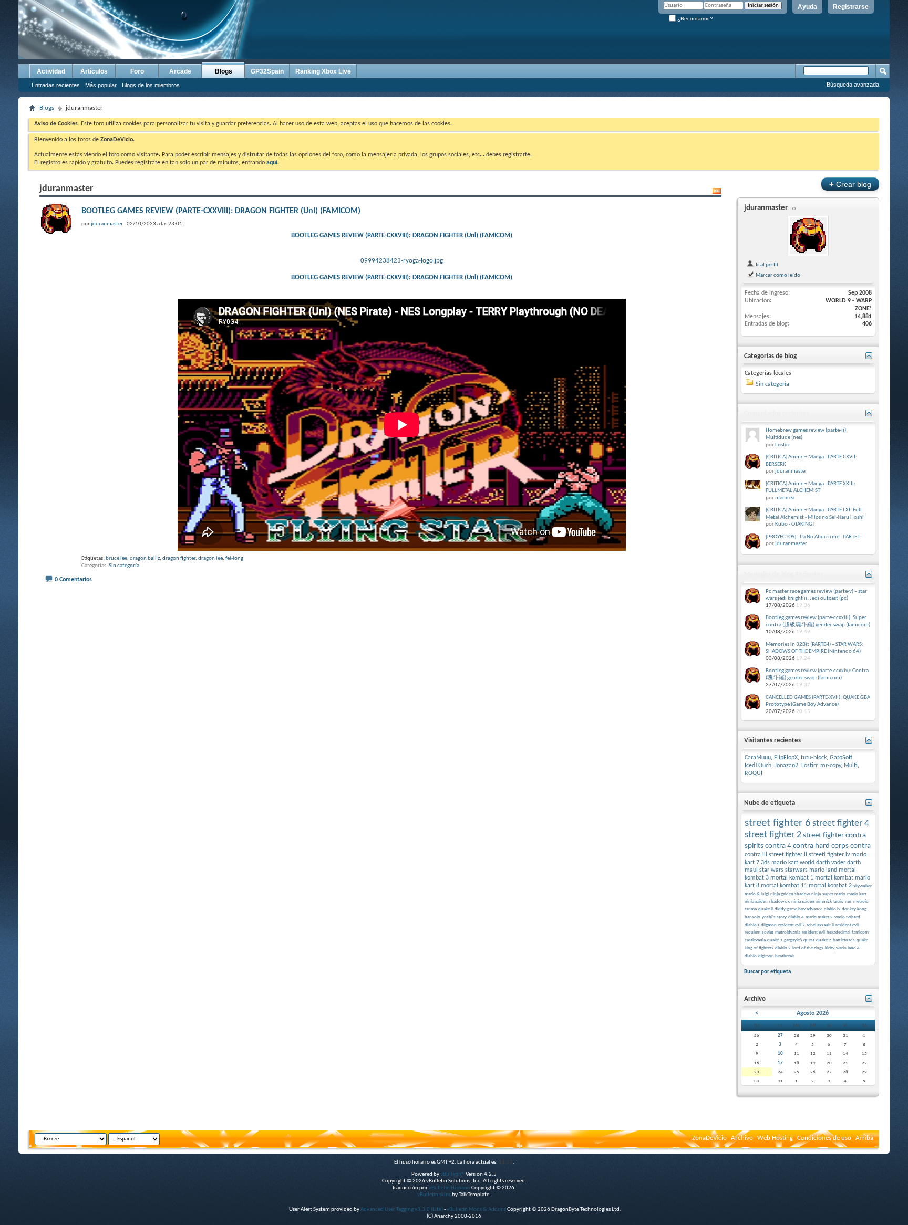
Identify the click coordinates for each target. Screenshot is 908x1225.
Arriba (864, 1138)
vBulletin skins (434, 1195)
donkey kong (854, 909)
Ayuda (807, 7)
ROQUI (753, 773)
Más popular (101, 85)
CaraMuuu (758, 758)
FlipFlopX (786, 758)
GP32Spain (267, 71)
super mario (833, 894)
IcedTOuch (758, 765)
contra (860, 846)
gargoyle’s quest (799, 940)
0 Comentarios (73, 580)
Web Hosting (775, 1138)
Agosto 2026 (813, 1013)
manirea (784, 498)
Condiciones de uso (824, 1138)
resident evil (813, 932)
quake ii (765, 909)
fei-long (234, 558)
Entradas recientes (56, 85)
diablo (751, 956)
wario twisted (847, 917)
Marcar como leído (777, 275)
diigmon (769, 925)
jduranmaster (766, 208)
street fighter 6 (778, 823)
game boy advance (804, 909)
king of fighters (759, 948)
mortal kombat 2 (830, 886)
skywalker (862, 886)
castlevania (755, 940)
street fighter (823, 836)
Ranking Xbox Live (323, 71)
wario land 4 (848, 948)
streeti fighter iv (829, 855)
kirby (829, 948)
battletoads (844, 940)
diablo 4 (796, 917)
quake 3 (774, 940)
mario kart (856, 894)
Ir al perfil (766, 264)
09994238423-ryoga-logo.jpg (401, 260)
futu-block (814, 758)
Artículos (94, 71)
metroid (861, 901)
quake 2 (823, 940)
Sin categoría (124, 566)
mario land (823, 870)
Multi (851, 765)
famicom (860, 932)
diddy (780, 909)
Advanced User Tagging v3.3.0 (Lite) (401, 1209)
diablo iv (832, 909)
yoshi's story (774, 917)
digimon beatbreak (776, 956)
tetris (838, 901)
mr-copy (830, 765)
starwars (796, 870)
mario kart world (792, 863)
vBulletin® (452, 1174)
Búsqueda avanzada (853, 84)
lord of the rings (807, 948)
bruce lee (116, 558)
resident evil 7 (791, 925)
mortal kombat (834, 878)
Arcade (180, 71)
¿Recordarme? (694, 19)
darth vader (830, 863)
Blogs (223, 71)
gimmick (824, 901)
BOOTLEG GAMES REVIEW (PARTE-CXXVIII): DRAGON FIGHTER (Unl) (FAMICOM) (220, 211)
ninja (816, 894)
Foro (137, 71)
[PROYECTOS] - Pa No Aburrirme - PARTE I (813, 537)
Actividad (51, 71)
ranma (751, 909)
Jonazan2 (786, 765)
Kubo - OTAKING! (794, 524)
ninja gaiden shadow (790, 894)
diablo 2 (783, 948)
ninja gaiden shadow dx (767, 901)
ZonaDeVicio (709, 1138)
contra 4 (778, 846)
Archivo (742, 1138)
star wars (771, 870)
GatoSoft (841, 758)
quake (862, 940)
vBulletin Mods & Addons (476, 1209)
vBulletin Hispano (449, 1188)
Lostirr (782, 445)
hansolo (752, 917)
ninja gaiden (802, 901)
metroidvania (787, 932)
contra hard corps (821, 846)
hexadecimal (838, 932)
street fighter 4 (840, 824)
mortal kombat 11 (784, 886)
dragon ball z (145, 558)
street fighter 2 (773, 835)
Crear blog (850, 184)
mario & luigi (757, 894)
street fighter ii (788, 855)
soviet (767, 932)
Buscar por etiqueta (767, 972)
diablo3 (752, 925)
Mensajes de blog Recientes (783, 574)
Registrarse (851, 7)
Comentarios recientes (776, 413)
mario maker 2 (819, 917)
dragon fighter (178, 558)
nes (848, 901)
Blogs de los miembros (151, 85)
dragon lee (210, 558)
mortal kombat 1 (791, 878)
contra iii (756, 855)
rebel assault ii (820, 925)
